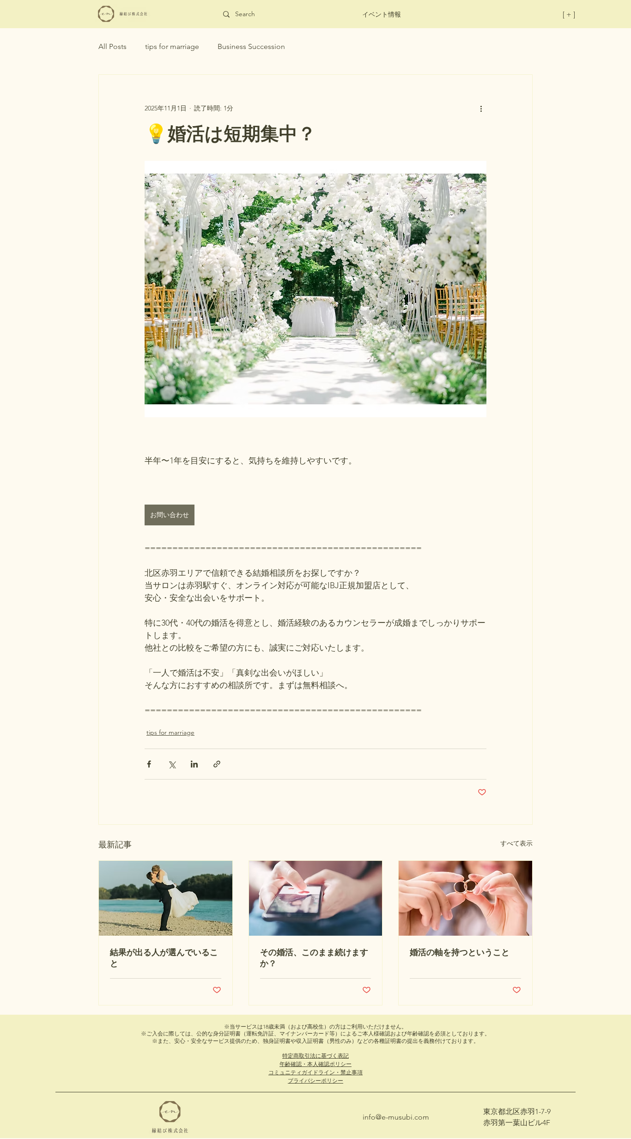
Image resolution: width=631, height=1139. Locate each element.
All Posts (112, 46)
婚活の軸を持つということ (460, 952)
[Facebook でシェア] (149, 764)
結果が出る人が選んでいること (164, 957)
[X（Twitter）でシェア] (171, 764)
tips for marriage (172, 46)
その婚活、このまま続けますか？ (314, 957)
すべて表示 (516, 843)
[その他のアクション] (480, 108)
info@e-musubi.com (396, 1117)
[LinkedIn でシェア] (194, 764)
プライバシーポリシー (315, 1080)
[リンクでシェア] (216, 764)
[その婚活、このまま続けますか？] (315, 898)
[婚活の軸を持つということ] (465, 898)
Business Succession (251, 46)
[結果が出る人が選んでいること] (165, 898)
